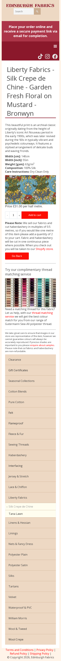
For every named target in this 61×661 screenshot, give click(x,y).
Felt (10, 413)
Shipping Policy (39, 653)
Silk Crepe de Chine (21, 506)
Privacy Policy (44, 650)
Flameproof (15, 423)
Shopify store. (44, 249)
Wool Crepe (15, 639)
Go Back (17, 256)
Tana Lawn (16, 514)
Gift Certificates (18, 370)
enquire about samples (42, 345)
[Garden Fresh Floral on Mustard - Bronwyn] (30, 189)
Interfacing (15, 466)
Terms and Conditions (19, 650)
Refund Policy (18, 653)
